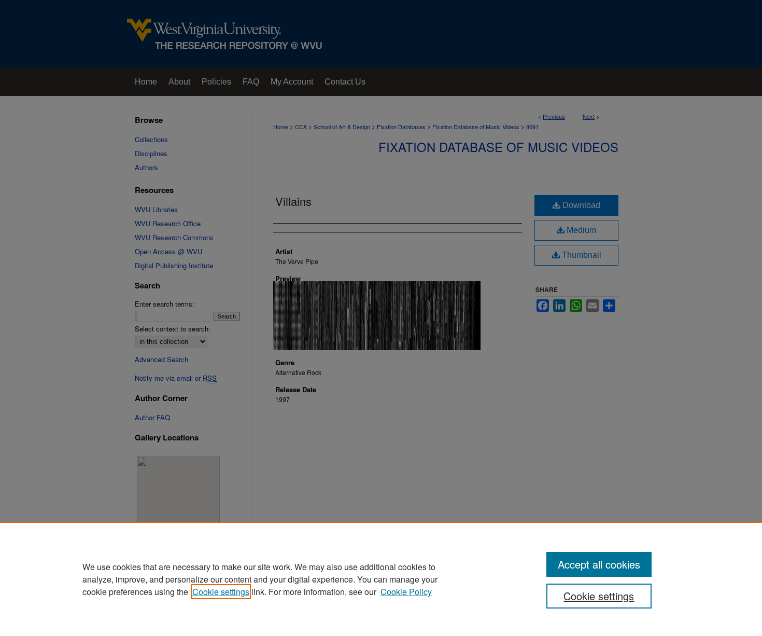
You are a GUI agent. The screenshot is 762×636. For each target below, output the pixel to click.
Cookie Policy (406, 592)
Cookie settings (220, 592)
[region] (381, 579)
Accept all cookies (599, 564)
